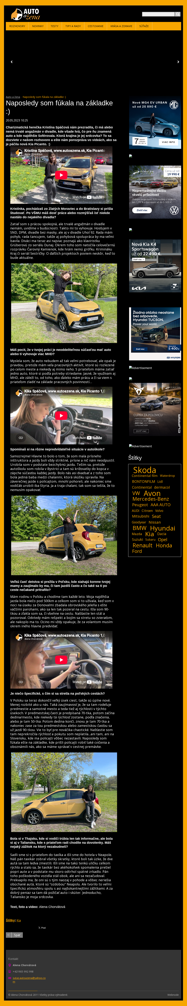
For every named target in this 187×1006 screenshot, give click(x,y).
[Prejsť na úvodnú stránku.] (26, 18)
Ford (137, 551)
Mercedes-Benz (150, 499)
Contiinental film (145, 475)
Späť (17, 935)
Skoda (144, 470)
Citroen (147, 510)
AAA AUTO (161, 504)
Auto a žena (13, 97)
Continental (142, 487)
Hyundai (162, 528)
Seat (156, 516)
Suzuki (137, 539)
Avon (152, 493)
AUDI (135, 510)
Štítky (10, 920)
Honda (164, 545)
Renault (142, 545)
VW (136, 493)
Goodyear (139, 522)
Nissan (155, 522)
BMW (139, 528)
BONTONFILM (143, 481)
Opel (162, 539)
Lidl (160, 481)
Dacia (161, 533)
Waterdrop (167, 476)
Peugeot (140, 504)
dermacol (162, 487)
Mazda (137, 534)
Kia (19, 920)
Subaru (150, 539)
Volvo (159, 510)
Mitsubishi (140, 516)
